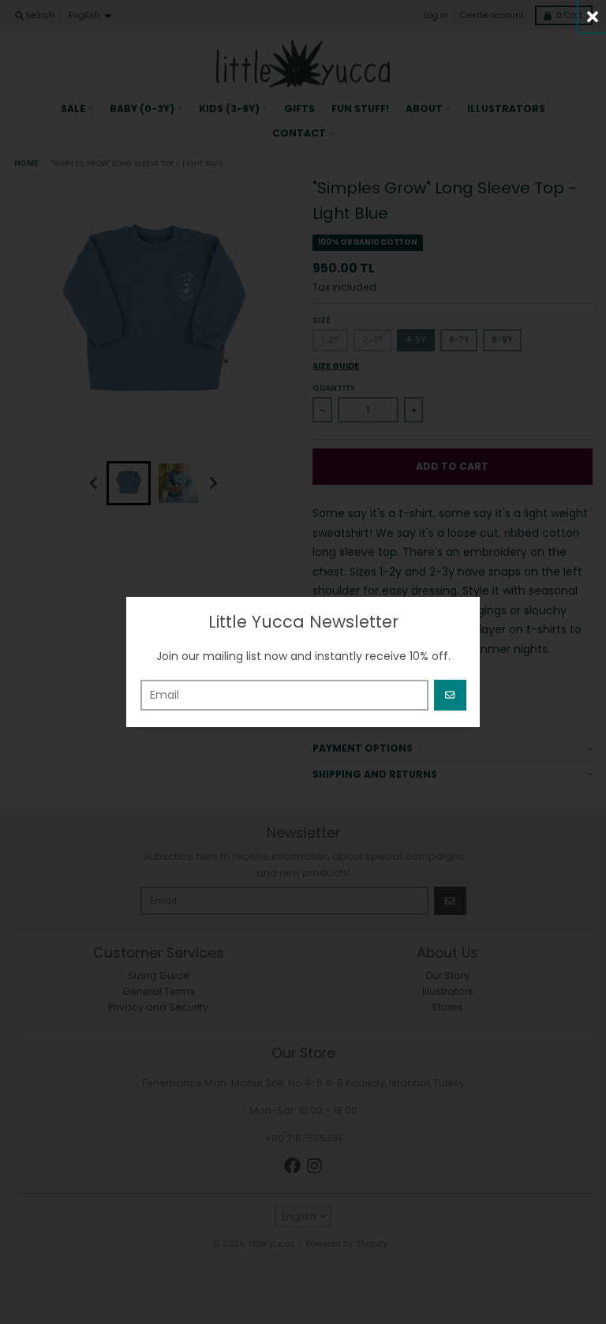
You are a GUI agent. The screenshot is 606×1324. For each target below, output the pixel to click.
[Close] (592, 16)
